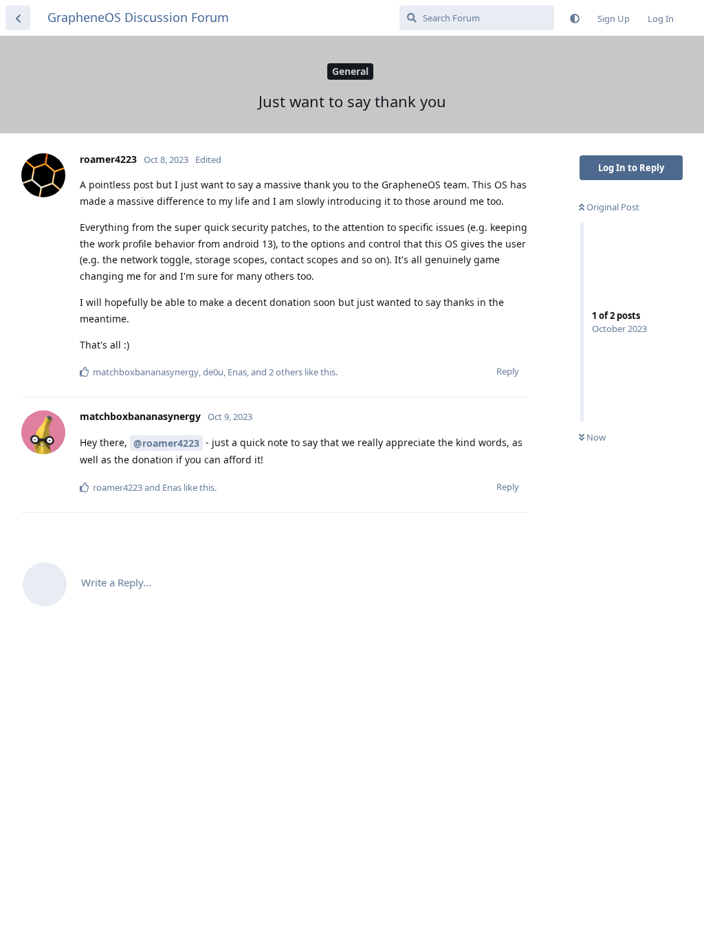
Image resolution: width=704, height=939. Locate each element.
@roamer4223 (166, 443)
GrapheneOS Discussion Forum (138, 17)
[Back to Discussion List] (18, 17)
